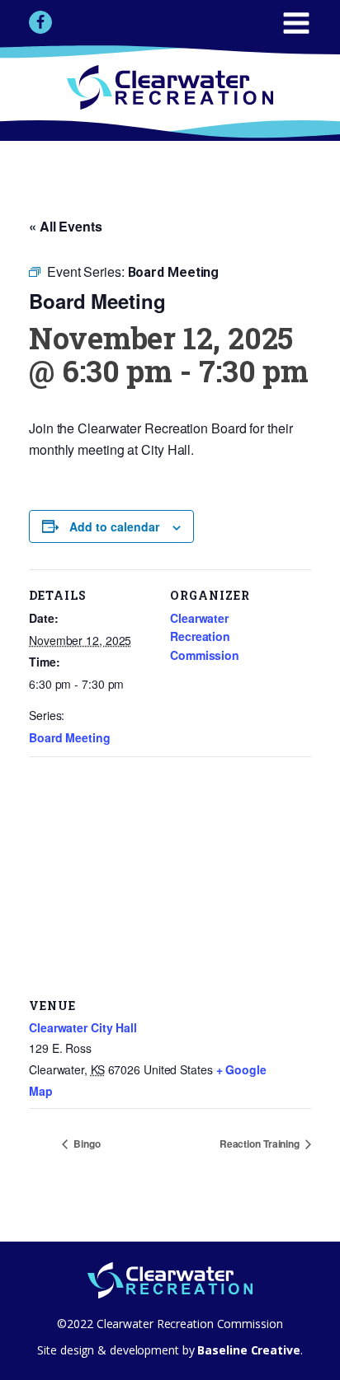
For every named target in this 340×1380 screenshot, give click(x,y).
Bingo (85, 1143)
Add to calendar (114, 526)
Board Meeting (70, 737)
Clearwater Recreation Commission (204, 636)
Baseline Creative (247, 1350)
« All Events (65, 226)
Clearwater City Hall (83, 1027)
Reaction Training (261, 1143)
